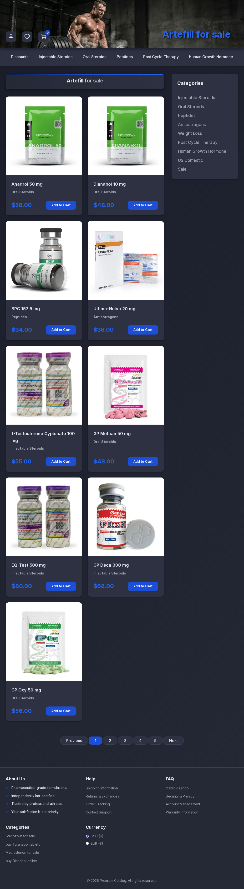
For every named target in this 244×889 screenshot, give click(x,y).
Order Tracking (98, 804)
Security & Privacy (180, 796)
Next (173, 740)
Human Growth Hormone (211, 56)
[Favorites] (27, 36)
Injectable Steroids (55, 56)
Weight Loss (190, 133)
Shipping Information (102, 788)
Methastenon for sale (22, 852)
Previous (74, 740)
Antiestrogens (192, 124)
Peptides (125, 56)
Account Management (183, 804)
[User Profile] (11, 36)
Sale (182, 169)
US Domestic (190, 160)
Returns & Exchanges (102, 796)
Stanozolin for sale (20, 836)
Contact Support (99, 812)
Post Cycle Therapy (161, 56)
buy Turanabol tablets (23, 844)
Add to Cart (61, 205)
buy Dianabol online (21, 861)
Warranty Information (182, 812)
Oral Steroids (94, 56)
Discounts (19, 56)
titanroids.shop (177, 788)
